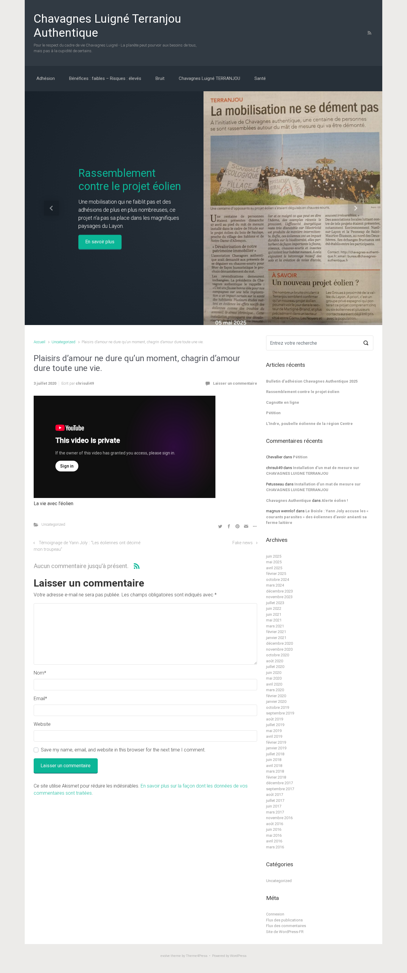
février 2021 (276, 631)
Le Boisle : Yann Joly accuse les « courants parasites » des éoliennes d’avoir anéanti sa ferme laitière (317, 517)
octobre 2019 (277, 707)
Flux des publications (284, 920)
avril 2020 (274, 684)
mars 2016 (275, 847)
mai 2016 (274, 835)
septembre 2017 (280, 789)
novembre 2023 (279, 597)
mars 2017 (275, 812)
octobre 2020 (277, 655)
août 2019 (274, 719)
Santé (260, 78)
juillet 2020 (275, 666)
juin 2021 (273, 614)
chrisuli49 (85, 383)
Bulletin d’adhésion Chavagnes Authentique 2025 (312, 381)
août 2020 (274, 661)
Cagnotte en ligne (282, 402)
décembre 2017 (279, 783)
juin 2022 (273, 608)
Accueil (39, 342)
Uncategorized (63, 342)
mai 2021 (274, 620)
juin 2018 (273, 759)
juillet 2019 (275, 725)
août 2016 (274, 824)
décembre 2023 (279, 591)
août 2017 (274, 794)
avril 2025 (274, 568)
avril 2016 (274, 841)
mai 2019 (274, 730)
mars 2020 (275, 690)
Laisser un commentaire (235, 383)
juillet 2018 (275, 754)
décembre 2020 (279, 643)
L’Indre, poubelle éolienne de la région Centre (309, 423)
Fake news (242, 542)
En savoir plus (99, 242)
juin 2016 (273, 829)
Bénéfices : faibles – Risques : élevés (105, 78)
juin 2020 (273, 672)
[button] (51, 208)
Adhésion (45, 78)
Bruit (160, 78)
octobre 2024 (277, 579)
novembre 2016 (279, 818)
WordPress (238, 956)
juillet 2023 (275, 603)
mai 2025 (274, 562)
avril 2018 (274, 765)
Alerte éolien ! (334, 500)
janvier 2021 (276, 637)
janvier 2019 (276, 748)
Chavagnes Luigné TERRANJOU (209, 78)
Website (42, 724)
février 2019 (276, 742)
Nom (40, 673)
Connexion (275, 914)
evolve (165, 956)
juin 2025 (273, 556)
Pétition (273, 413)
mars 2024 (275, 585)
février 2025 (276, 573)
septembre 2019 (280, 713)
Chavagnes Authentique (288, 500)
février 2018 (276, 777)
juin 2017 (273, 806)
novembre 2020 (279, 649)
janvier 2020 (276, 701)
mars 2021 (275, 626)
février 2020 (276, 696)
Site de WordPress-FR (285, 931)
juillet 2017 (275, 800)
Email (40, 698)
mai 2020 (274, 678)
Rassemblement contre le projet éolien (129, 180)
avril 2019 (274, 736)
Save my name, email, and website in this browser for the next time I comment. (123, 750)
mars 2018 (275, 771)
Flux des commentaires (286, 926)
